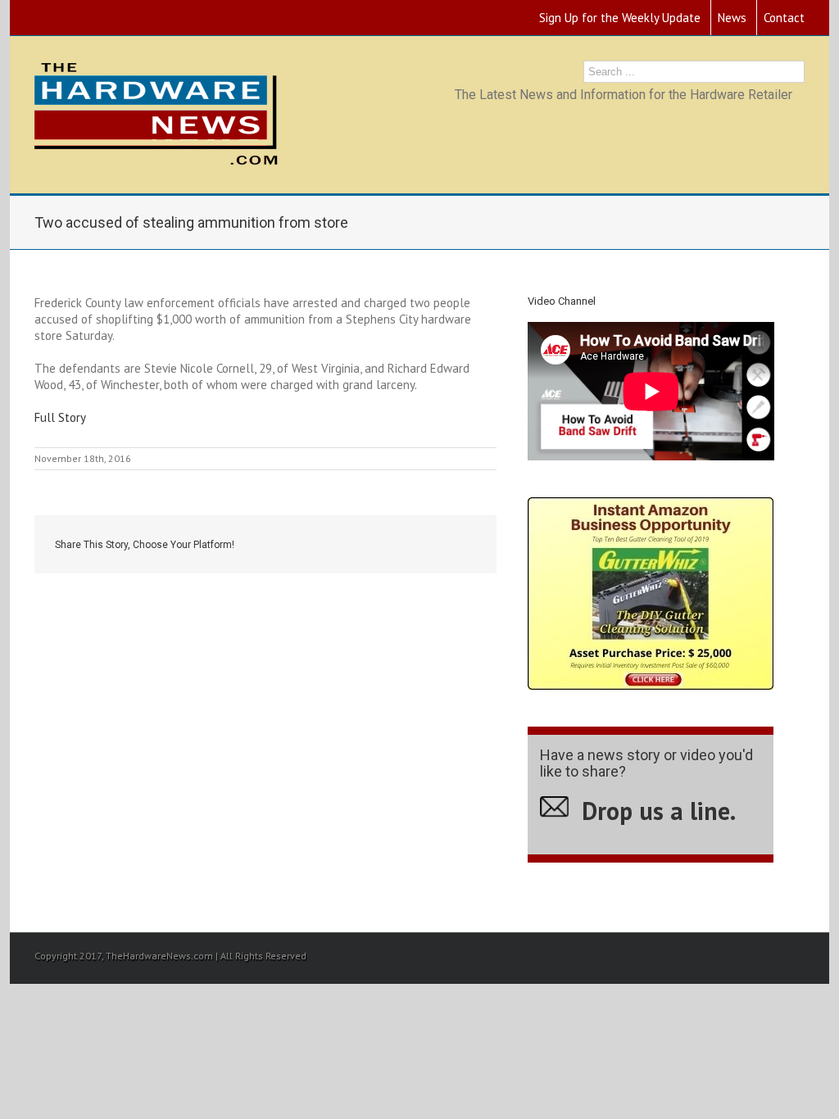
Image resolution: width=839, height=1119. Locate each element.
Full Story (60, 417)
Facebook (318, 545)
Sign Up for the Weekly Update (620, 17)
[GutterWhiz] (650, 505)
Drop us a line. (659, 811)
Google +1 (424, 545)
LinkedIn (386, 543)
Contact (784, 17)
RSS (39, 14)
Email (464, 545)
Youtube (70, 19)
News (732, 17)
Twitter (351, 544)
